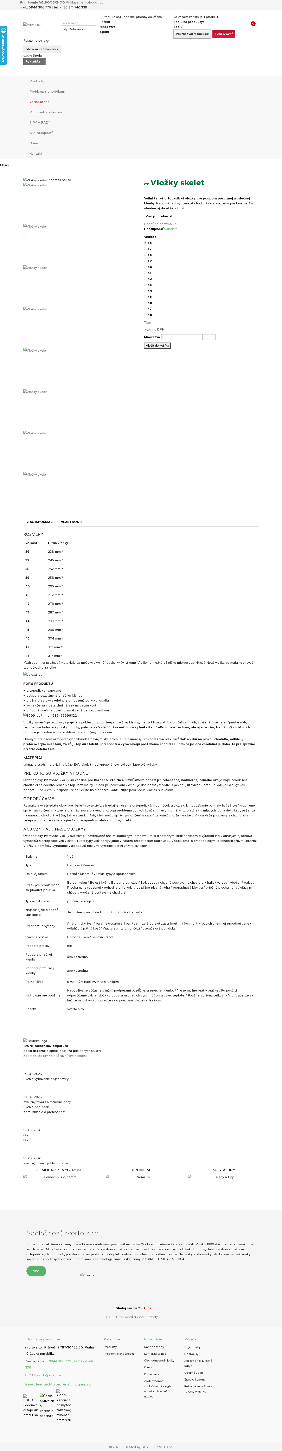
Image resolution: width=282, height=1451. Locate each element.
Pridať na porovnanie (160, 224)
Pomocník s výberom (46, 112)
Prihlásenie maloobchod (84, 2)
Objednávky (192, 1347)
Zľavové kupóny (194, 1379)
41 (149, 273)
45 (150, 297)
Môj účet (191, 1339)
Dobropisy (191, 1354)
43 (150, 285)
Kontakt (36, 153)
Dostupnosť (153, 229)
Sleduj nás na (134, 1308)
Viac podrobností (160, 216)
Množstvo (152, 337)
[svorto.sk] (41, 26)
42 (150, 279)
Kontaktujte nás (155, 1354)
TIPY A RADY (40, 122)
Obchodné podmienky (159, 1360)
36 (150, 243)
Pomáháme (151, 1374)
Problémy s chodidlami (47, 91)
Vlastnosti (71, 522)
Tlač (147, 323)
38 (150, 255)
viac (36, 1271)
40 (150, 267)
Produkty (37, 81)
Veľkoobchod (39, 102)
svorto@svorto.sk (49, 1375)
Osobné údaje (194, 1373)
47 (150, 309)
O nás (34, 143)
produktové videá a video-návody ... (133, 1317)
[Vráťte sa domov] (24, 173)
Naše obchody (154, 1347)
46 (150, 303)
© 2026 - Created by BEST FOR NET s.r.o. (141, 1447)
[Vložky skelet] (80, 203)
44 (150, 291)
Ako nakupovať (41, 133)
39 (150, 261)
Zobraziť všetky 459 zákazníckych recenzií (56, 1056)
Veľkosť (150, 237)
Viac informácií (40, 522)
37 (150, 249)
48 (150, 315)
